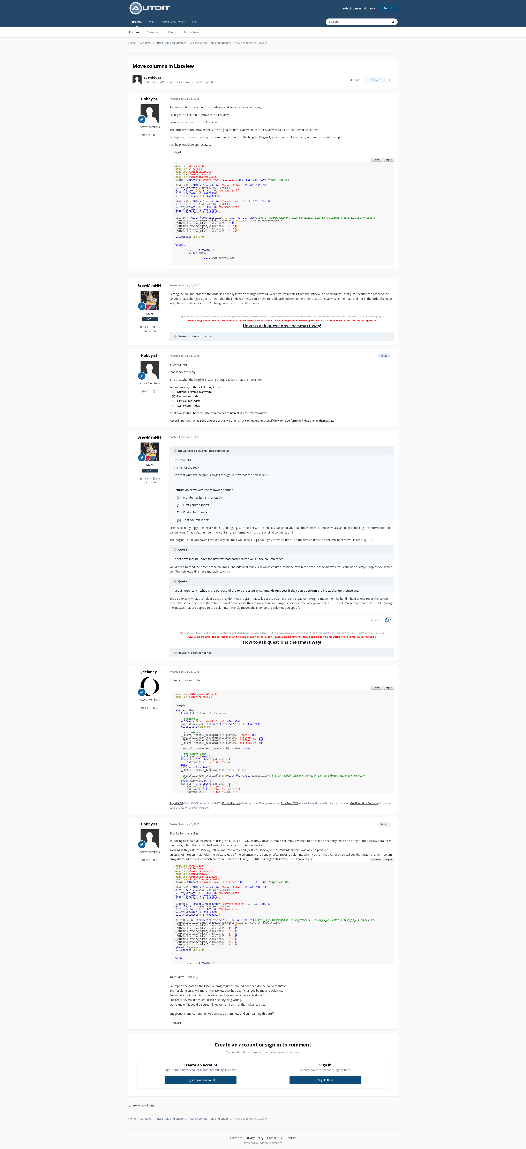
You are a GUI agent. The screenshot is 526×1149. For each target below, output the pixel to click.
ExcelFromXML (289, 803)
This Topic (377, 21)
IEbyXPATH (176, 803)
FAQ (194, 22)
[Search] (393, 21)
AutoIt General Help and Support (191, 82)
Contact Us (274, 1138)
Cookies (291, 1138)
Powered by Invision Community (263, 1143)
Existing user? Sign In (358, 8)
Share (356, 80)
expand (377, 159)
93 (156, 708)
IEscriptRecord (231, 803)
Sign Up (388, 8)
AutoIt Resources (172, 22)
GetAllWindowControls (364, 803)
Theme (235, 1138)
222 (147, 135)
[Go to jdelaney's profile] (150, 686)
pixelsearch (375, 620)
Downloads (154, 32)
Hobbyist (154, 78)
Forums (134, 32)
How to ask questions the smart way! (282, 325)
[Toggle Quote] (175, 450)
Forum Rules (192, 32)
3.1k (146, 708)
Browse (137, 22)
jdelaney (149, 671)
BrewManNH (149, 285)
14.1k (145, 327)
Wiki (151, 22)
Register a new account (200, 1080)
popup (389, 159)
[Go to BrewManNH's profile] (150, 300)
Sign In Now (325, 1080)
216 (157, 327)
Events (172, 32)
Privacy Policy (254, 1138)
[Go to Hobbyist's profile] (137, 79)
